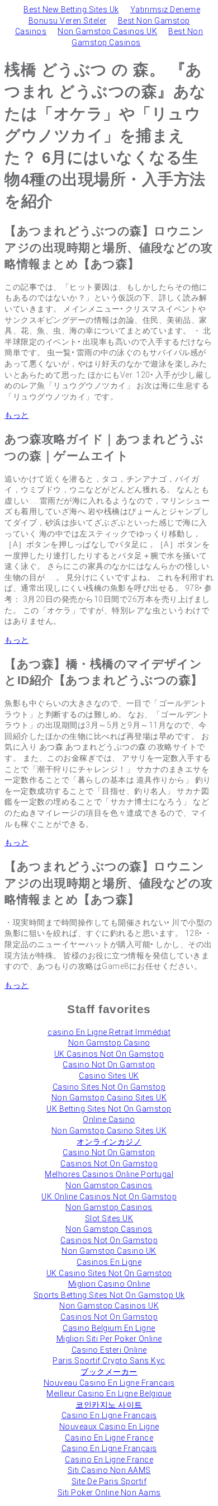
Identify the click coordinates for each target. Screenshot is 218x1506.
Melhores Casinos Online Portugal (109, 1174)
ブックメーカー (109, 1371)
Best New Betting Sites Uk (71, 9)
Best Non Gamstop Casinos (137, 37)
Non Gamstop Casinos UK (107, 31)
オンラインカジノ (109, 1141)
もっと (16, 415)
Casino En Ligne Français (109, 1448)
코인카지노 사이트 (109, 1404)
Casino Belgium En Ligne (109, 1328)
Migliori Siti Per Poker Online (109, 1338)
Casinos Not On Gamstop (109, 1163)
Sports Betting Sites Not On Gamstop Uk (109, 1295)
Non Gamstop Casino (109, 1042)
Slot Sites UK (109, 1218)
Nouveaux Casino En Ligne (109, 1426)
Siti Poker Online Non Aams (109, 1492)
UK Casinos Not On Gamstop (109, 1054)
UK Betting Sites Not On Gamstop (109, 1108)
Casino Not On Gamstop (109, 1064)
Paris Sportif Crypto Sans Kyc (109, 1360)
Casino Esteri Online (109, 1349)
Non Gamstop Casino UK (109, 1250)
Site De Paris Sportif (109, 1481)
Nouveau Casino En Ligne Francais (109, 1382)
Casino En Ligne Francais (109, 1415)
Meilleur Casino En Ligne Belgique (109, 1393)
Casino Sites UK (109, 1075)
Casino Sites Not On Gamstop (109, 1087)
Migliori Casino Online (109, 1283)
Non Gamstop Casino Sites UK (109, 1097)
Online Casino (109, 1119)
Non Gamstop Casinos (109, 1185)
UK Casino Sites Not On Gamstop (109, 1273)
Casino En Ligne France (109, 1437)
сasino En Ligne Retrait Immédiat (109, 1032)
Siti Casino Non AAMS (109, 1470)
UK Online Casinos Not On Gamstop (109, 1196)
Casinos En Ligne (109, 1262)
